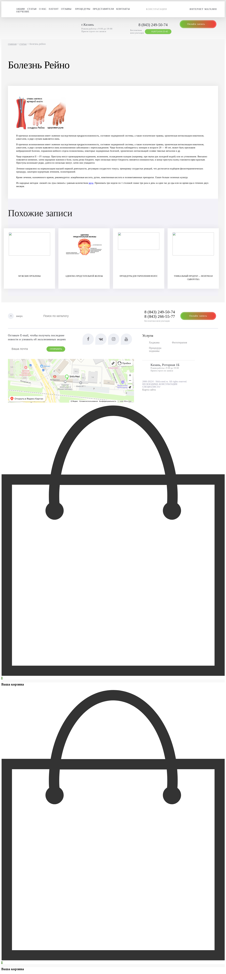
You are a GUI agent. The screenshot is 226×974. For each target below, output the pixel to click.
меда (91, 183)
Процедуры (82, 9)
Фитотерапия (179, 342)
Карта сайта (149, 389)
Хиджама (154, 342)
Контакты (123, 9)
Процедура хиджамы (155, 349)
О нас (42, 9)
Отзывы (66, 9)
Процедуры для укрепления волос (139, 276)
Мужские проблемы (29, 276)
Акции (20, 9)
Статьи (32, 9)
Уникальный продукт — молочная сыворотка (193, 278)
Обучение (22, 11)
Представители (103, 9)
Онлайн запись (196, 24)
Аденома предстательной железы (84, 276)
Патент (54, 9)
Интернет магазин (203, 9)
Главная (12, 44)
